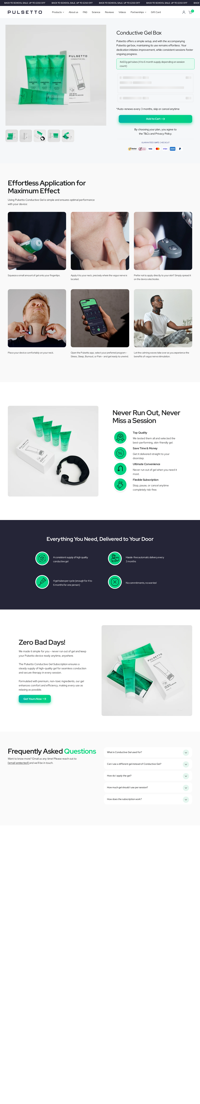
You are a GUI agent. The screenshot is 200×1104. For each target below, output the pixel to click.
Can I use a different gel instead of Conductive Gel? (134, 764)
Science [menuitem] (96, 12)
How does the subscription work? (124, 799)
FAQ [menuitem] (85, 12)
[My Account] (184, 12)
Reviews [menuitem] (109, 12)
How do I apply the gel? (119, 775)
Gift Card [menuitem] (156, 12)
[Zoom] (102, 29)
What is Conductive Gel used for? (124, 752)
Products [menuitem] (57, 12)
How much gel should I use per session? (127, 787)
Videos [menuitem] (122, 12)
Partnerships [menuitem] (137, 12)
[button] (35, 699)
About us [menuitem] (73, 12)
